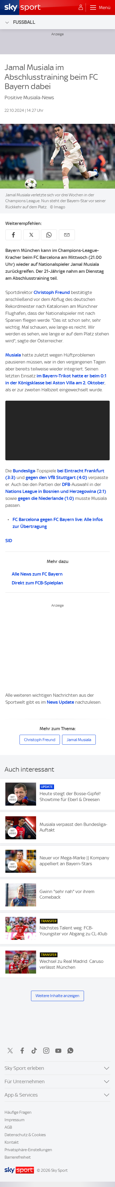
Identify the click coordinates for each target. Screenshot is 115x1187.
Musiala (13, 355)
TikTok (34, 1050)
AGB (8, 1127)
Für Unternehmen (25, 1081)
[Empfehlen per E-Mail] (67, 234)
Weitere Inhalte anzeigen (57, 995)
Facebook (22, 1050)
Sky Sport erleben (24, 1068)
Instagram (46, 1050)
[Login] (81, 7)
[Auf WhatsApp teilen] (49, 234)
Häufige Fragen (18, 1112)
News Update (60, 702)
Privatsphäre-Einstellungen (28, 1149)
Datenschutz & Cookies (25, 1134)
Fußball (24, 22)
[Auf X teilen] (31, 234)
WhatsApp (70, 1050)
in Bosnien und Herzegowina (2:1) (72, 491)
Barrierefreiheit (18, 1157)
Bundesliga (24, 470)
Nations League (21, 491)
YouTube (58, 1050)
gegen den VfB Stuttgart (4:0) (56, 477)
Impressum (15, 1119)
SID (8, 540)
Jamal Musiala (79, 739)
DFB (66, 484)
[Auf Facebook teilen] (13, 234)
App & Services (21, 1095)
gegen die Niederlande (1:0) (46, 498)
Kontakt (12, 1142)
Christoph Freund (52, 292)
